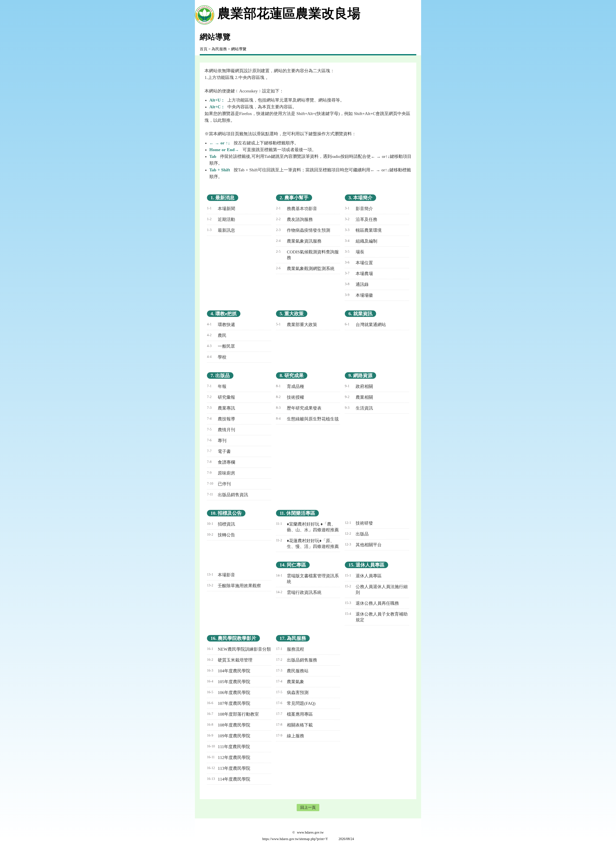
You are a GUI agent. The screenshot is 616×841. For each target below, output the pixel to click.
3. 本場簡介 (360, 197)
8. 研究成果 (292, 375)
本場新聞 (221, 208)
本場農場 (359, 273)
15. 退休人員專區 (366, 564)
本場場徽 (359, 295)
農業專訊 (221, 408)
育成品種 (290, 386)
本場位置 (359, 262)
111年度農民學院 (228, 746)
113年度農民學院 (228, 768)
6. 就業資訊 (360, 313)
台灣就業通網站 (365, 324)
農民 (216, 335)
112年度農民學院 (228, 757)
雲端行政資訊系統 (298, 592)
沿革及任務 (361, 219)
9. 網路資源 (360, 375)
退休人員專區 (363, 575)
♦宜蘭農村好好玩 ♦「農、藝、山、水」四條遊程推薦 (307, 527)
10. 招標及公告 (226, 513)
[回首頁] (204, 13)
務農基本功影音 (296, 208)
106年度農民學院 (228, 692)
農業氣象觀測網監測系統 (305, 268)
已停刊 (219, 483)
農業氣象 (290, 681)
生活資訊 (359, 408)
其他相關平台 (363, 544)
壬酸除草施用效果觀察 (234, 585)
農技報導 (221, 419)
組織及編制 (361, 241)
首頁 (203, 49)
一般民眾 (221, 346)
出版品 (357, 534)
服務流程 (290, 649)
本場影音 (221, 574)
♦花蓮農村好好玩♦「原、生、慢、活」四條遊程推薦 (307, 543)
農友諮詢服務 (294, 219)
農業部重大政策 (296, 324)
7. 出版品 (220, 375)
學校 (216, 357)
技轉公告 (221, 535)
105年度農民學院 (228, 681)
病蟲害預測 (292, 692)
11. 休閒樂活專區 (297, 513)
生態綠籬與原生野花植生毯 (307, 419)
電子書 (219, 451)
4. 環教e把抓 (224, 313)
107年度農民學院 (228, 703)
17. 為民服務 (293, 638)
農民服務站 (292, 670)
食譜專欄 (221, 462)
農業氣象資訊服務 (298, 241)
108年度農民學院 (228, 725)
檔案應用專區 (294, 714)
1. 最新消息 (223, 197)
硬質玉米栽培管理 (229, 660)
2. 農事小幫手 (294, 197)
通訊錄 (357, 284)
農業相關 (359, 397)
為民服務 (219, 49)
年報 (216, 386)
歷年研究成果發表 (298, 408)
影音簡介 (359, 208)
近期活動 (221, 219)
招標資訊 (221, 524)
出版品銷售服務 (296, 660)
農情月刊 (221, 429)
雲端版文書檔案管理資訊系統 (307, 578)
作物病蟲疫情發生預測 (303, 230)
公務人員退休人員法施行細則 (376, 589)
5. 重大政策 (292, 313)
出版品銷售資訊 (227, 494)
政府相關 (359, 386)
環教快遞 (221, 324)
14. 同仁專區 (293, 564)
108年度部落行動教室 (233, 714)
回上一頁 (308, 807)
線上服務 (290, 735)
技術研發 (359, 523)
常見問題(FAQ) (295, 703)
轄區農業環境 (363, 230)
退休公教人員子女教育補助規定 (376, 617)
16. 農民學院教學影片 (233, 638)
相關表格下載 (294, 725)
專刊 (216, 440)
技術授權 (290, 397)
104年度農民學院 (228, 670)
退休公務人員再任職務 (372, 603)
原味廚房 (221, 473)
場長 (354, 252)
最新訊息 (221, 230)
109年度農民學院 (228, 735)
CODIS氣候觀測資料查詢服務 (307, 255)
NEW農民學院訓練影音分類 (239, 649)
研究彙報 (221, 397)
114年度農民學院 (228, 779)
